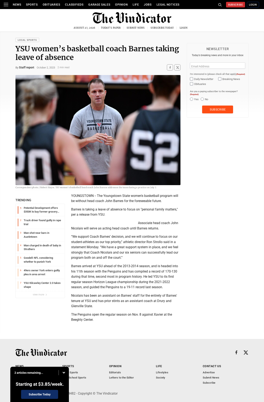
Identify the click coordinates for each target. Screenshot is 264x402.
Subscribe (235, 4)
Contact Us (212, 366)
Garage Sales (99, 4)
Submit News (136, 27)
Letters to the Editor (121, 377)
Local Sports (27, 40)
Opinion (121, 4)
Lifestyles (162, 372)
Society (160, 377)
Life (136, 4)
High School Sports (74, 377)
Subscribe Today (162, 27)
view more (39, 294)
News (17, 4)
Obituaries (51, 4)
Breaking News (231, 79)
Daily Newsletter (203, 79)
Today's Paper (111, 27)
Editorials (115, 372)
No (206, 99)
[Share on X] (177, 67)
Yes (196, 99)
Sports (32, 4)
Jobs (147, 4)
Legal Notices (168, 4)
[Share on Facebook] (170, 67)
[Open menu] (6, 4)
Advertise (209, 372)
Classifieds (74, 4)
